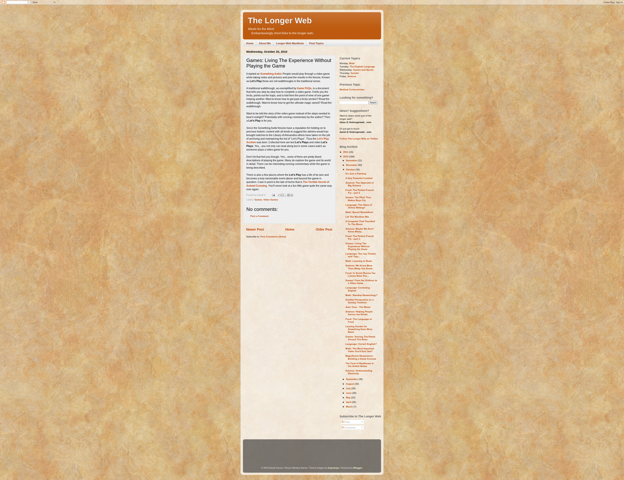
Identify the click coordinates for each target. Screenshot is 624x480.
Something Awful (270, 73)
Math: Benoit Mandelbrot (359, 212)
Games (258, 199)
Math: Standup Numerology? (361, 295)
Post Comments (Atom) (273, 236)
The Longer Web (280, 20)
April (349, 402)
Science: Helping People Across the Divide (359, 313)
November (352, 165)
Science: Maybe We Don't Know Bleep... (359, 230)
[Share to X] (285, 195)
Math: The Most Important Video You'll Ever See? (359, 350)
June (349, 393)
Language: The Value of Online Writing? (358, 206)
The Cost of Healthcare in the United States (359, 364)
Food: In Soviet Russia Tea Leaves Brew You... (360, 274)
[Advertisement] (305, 448)
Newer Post (255, 229)
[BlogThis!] (282, 195)
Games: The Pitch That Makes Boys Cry (358, 198)
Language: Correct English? (361, 344)
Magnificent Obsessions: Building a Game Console (360, 357)
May (348, 397)
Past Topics (316, 43)
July (348, 388)
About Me (265, 43)
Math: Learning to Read (358, 261)
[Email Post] (273, 195)
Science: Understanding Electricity (358, 372)
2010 (346, 156)
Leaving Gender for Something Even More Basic (358, 329)
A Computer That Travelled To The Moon (360, 222)
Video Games (270, 199)
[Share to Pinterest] (291, 195)
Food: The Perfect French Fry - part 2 (359, 191)
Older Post (324, 229)
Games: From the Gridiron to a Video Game (361, 281)
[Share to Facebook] (288, 195)
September (352, 379)
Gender (355, 73)
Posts (347, 422)
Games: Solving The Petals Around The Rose (360, 338)
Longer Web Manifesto (290, 43)
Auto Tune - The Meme (357, 307)
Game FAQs (304, 88)
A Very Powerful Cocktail (358, 178)
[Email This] (279, 195)
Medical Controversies (352, 89)
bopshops (333, 467)
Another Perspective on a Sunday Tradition (359, 301)
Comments (349, 427)
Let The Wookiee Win (357, 216)
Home (250, 43)
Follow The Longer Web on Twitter (359, 138)
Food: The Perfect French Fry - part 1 (359, 237)
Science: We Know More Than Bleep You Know (358, 267)
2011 (346, 152)
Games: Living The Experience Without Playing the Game (357, 246)
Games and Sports (363, 70)
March (349, 406)
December (352, 160)
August (350, 384)
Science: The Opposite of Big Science (359, 184)
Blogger (357, 467)
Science (351, 76)
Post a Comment (259, 216)
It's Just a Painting (355, 173)
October (351, 169)
